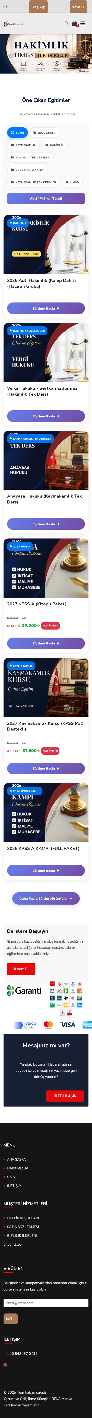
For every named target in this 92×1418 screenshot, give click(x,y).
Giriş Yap (38, 7)
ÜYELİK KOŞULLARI (23, 1218)
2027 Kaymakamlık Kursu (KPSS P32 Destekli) (45, 726)
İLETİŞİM (14, 1186)
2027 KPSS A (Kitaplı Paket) (37, 604)
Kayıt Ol (78, 7)
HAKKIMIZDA (17, 1168)
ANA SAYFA (16, 1159)
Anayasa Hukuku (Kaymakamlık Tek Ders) (44, 499)
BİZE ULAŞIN (65, 1096)
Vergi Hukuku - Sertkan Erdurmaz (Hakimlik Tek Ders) (42, 391)
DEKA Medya (61, 1399)
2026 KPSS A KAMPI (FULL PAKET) (43, 848)
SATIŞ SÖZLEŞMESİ (23, 1227)
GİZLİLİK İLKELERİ (22, 1236)
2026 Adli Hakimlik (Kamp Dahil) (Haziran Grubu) (41, 283)
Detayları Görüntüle (48, 249)
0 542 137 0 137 (25, 1354)
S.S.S (11, 1177)
